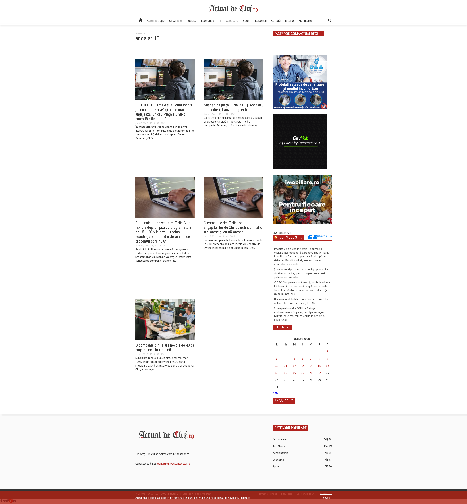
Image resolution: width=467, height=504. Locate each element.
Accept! (326, 497)
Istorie (289, 21)
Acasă (138, 33)
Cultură (276, 21)
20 (302, 373)
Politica (191, 21)
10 (276, 365)
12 (294, 365)
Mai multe (305, 21)
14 (311, 365)
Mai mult (244, 497)
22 (319, 373)
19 (294, 373)
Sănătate (232, 21)
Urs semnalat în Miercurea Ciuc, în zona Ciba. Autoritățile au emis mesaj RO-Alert (301, 301)
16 (327, 365)
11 (285, 365)
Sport (246, 21)
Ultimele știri (291, 237)
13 (302, 365)
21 (311, 373)
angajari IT (283, 401)
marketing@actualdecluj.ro (173, 463)
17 (276, 373)
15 (319, 365)
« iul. (275, 392)
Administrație (156, 21)
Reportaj (261, 21)
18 (285, 373)
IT (220, 21)
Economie (207, 21)
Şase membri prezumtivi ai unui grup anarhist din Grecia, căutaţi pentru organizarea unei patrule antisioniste (301, 273)
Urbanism (175, 21)
